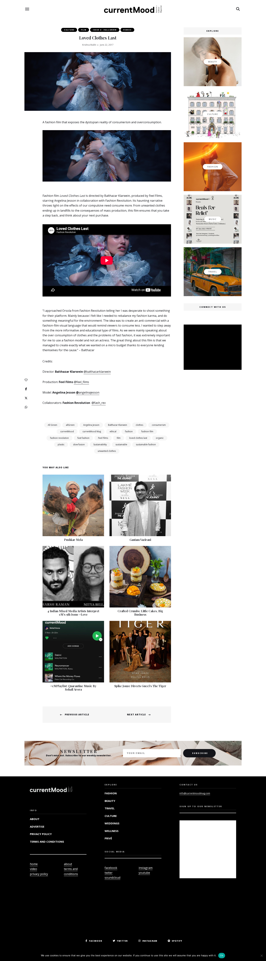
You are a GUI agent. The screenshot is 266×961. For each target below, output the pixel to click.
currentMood (67, 431)
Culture (69, 30)
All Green (52, 424)
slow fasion (79, 444)
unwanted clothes (107, 451)
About (34, 819)
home (34, 864)
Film (83, 30)
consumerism (159, 424)
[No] (261, 955)
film (119, 438)
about (68, 864)
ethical (113, 431)
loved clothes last (138, 438)
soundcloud (112, 878)
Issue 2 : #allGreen (105, 30)
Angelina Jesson (91, 424)
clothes (139, 424)
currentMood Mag (92, 431)
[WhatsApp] (26, 407)
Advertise (37, 826)
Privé (108, 838)
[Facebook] (26, 389)
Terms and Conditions (47, 841)
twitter (122, 940)
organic (160, 438)
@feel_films (81, 382)
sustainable (121, 444)
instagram (146, 868)
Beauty (110, 801)
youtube (144, 873)
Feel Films (103, 438)
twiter (109, 873)
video (33, 869)
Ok (221, 955)
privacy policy (39, 874)
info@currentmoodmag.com (195, 793)
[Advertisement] (213, 347)
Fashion (111, 793)
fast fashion (83, 438)
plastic (61, 444)
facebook (111, 868)
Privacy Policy (41, 834)
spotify (177, 940)
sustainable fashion (146, 444)
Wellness (112, 831)
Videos (127, 30)
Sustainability (100, 444)
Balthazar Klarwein (117, 424)
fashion (129, 431)
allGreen (70, 424)
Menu (27, 9)
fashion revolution (59, 438)
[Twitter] (26, 398)
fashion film (147, 431)
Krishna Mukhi (89, 44)
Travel (110, 808)
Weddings (112, 823)
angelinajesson (89, 392)
